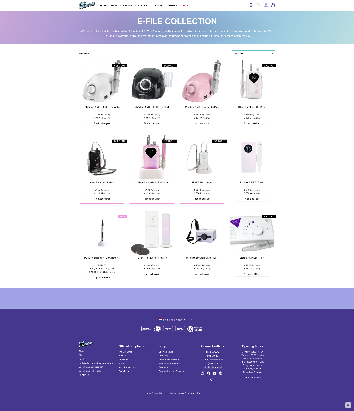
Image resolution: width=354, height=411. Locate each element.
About (81, 351)
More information (252, 377)
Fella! (121, 363)
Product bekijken (102, 123)
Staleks (122, 355)
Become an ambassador (91, 366)
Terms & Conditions (154, 392)
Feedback (163, 367)
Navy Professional (127, 367)
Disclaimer (171, 392)
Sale (185, 5)
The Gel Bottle (125, 351)
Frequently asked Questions (172, 371)
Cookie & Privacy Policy (189, 392)
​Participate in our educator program (96, 362)
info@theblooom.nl (213, 366)
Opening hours (166, 351)
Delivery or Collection (169, 359)
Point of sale (85, 374)
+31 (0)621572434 (213, 363)
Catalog (82, 358)
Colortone (123, 359)
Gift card (158, 5)
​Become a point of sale (90, 370)
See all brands (125, 371)
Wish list (173, 5)
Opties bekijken (102, 277)
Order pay (163, 355)
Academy (143, 5)
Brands (127, 5)
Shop (114, 5)
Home (103, 5)
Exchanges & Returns (169, 363)
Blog (81, 355)
